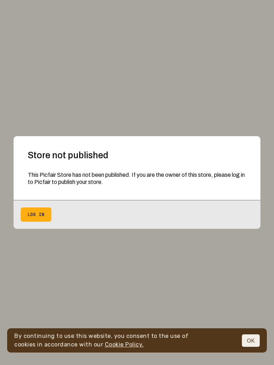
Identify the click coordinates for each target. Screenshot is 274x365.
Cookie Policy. (124, 344)
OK (251, 341)
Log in (36, 214)
